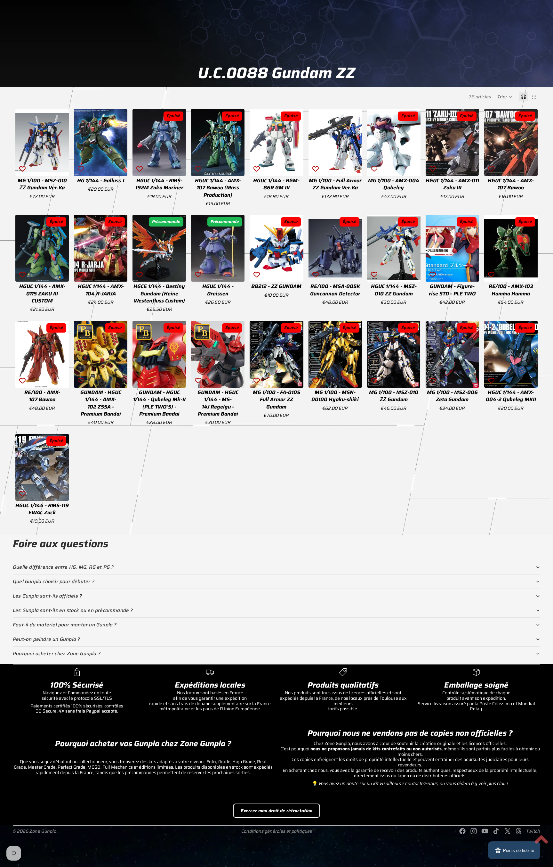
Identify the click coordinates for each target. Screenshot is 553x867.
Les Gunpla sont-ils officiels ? (47, 596)
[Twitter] (507, 831)
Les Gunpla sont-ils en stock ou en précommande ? (73, 610)
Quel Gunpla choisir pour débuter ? (53, 581)
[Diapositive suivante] (62, 142)
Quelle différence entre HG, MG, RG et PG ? (63, 567)
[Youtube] (485, 831)
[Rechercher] (536, 49)
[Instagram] (473, 831)
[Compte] (505, 19)
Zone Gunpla (42, 831)
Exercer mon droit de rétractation (276, 810)
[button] (505, 97)
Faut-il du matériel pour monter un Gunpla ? (65, 625)
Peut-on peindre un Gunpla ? (46, 639)
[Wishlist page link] (533, 19)
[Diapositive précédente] (22, 142)
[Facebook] (462, 831)
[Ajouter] (59, 166)
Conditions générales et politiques (276, 831)
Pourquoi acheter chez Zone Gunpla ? (56, 653)
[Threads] (519, 831)
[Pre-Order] (176, 272)
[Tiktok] (496, 831)
